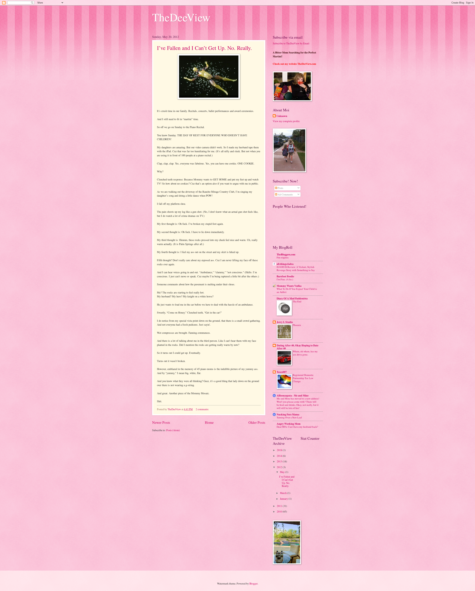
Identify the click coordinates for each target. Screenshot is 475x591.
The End (297, 301)
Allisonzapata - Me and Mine (293, 395)
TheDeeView (181, 17)
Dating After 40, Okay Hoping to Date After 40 (297, 347)
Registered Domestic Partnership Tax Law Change (303, 378)
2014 (280, 456)
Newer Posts (161, 422)
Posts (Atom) (173, 430)
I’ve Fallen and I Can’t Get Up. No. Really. (204, 47)
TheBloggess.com (286, 254)
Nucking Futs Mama (288, 414)
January (284, 498)
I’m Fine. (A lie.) (285, 279)
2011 (280, 506)
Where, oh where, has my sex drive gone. (305, 353)
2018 (280, 450)
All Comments (285, 194)
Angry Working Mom (289, 424)
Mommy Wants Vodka (289, 286)
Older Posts (256, 422)
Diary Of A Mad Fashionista (292, 298)
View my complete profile (286, 121)
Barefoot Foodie (285, 276)
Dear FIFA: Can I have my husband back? (297, 426)
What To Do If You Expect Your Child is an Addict (297, 290)
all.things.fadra (285, 264)
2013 (280, 461)
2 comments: (202, 409)
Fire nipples (283, 257)
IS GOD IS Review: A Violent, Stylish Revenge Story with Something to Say (296, 268)
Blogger (253, 583)
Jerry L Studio (285, 322)
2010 (280, 511)
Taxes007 (282, 372)
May (282, 472)
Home (209, 422)
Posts (280, 188)
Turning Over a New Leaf (289, 417)
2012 (280, 467)
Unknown (281, 116)
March (283, 493)
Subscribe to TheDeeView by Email (291, 43)
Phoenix (297, 325)
